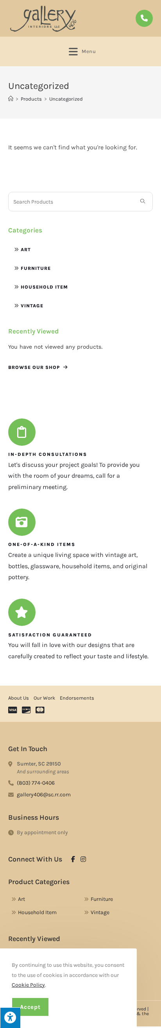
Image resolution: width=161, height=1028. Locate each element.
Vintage (32, 305)
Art (26, 249)
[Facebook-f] (73, 859)
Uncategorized (66, 99)
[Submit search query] (142, 201)
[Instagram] (83, 859)
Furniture (36, 268)
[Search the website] (80, 201)
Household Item (44, 287)
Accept (30, 1006)
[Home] (10, 99)
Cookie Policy (28, 985)
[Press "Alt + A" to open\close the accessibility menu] (10, 1017)
